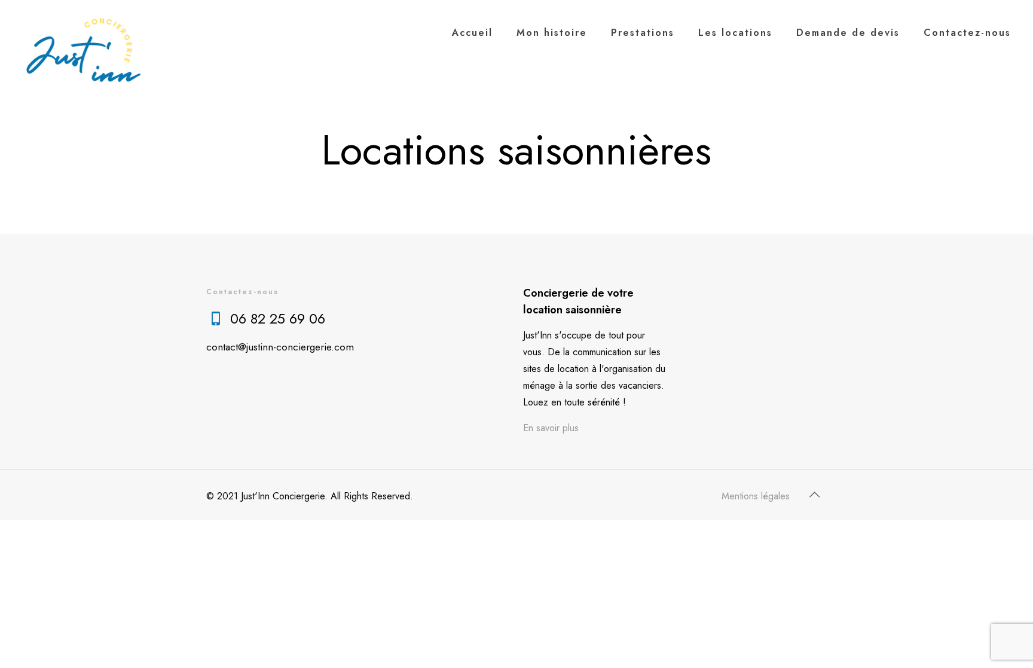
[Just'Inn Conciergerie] (84, 54)
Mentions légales (756, 496)
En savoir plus (551, 428)
